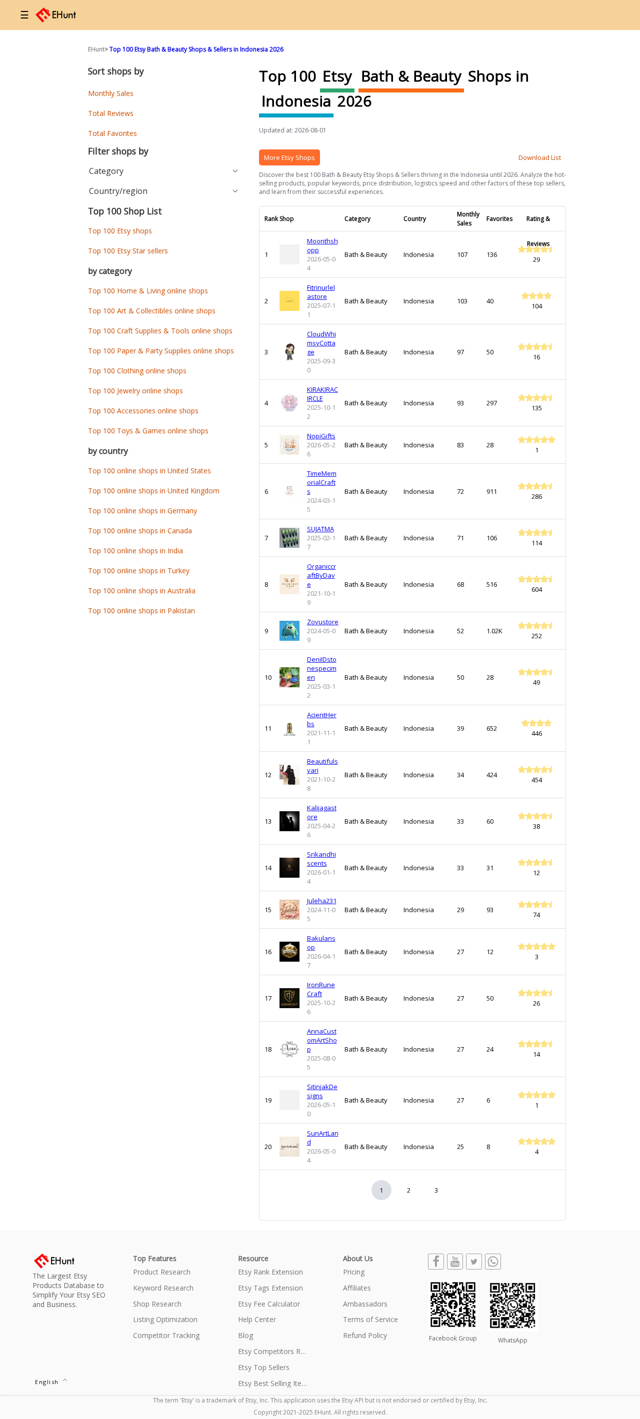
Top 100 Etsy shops (120, 230)
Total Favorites (112, 133)
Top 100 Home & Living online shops (148, 290)
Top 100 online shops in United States (149, 470)
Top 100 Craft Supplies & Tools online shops (160, 330)
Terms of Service (370, 1320)
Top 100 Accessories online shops (143, 410)
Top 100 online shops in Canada (140, 530)
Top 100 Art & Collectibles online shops (152, 310)
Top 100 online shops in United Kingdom (154, 490)
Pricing (353, 1272)
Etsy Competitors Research (273, 1352)
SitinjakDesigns (322, 1091)
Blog (245, 1336)
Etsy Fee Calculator (269, 1304)
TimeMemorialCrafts (321, 482)
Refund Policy (365, 1336)
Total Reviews (111, 113)
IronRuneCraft (321, 989)
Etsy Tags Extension (270, 1288)
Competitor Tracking (166, 1336)
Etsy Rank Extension (270, 1272)
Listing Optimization (165, 1320)
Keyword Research (163, 1288)
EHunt (96, 49)
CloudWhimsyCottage (321, 342)
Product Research (161, 1272)
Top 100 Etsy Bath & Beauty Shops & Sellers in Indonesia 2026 (197, 49)
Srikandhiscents (321, 859)
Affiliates (357, 1288)
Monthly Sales (111, 93)
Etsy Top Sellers (264, 1368)
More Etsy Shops (289, 157)
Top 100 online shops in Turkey (139, 570)
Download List (539, 157)
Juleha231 (321, 900)
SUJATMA (320, 528)
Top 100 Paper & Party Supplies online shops (161, 350)
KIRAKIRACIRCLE (322, 394)
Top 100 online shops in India (135, 550)
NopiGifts (321, 435)
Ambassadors (365, 1304)
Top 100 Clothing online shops (137, 370)
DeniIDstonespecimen (321, 668)
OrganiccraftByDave (321, 575)
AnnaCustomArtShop (322, 1040)
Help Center (257, 1320)
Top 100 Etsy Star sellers (128, 250)
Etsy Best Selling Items (273, 1384)
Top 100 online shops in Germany (142, 510)
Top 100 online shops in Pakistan (141, 610)
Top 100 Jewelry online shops (135, 390)
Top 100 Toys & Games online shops (148, 430)
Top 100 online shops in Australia (142, 590)
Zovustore (322, 621)
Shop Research (157, 1304)
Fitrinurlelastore (321, 292)
